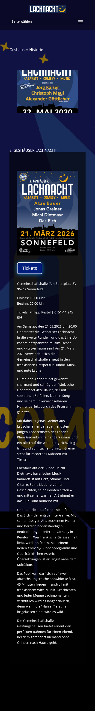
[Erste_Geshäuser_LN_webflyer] (47, 113)
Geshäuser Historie (26, 49)
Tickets (29, 268)
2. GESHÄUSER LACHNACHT (33, 150)
